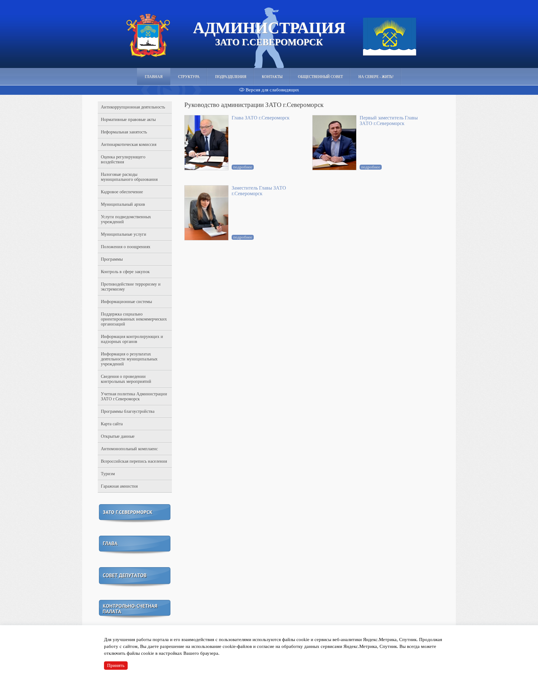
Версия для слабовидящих (271, 89)
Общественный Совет (320, 77)
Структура (189, 77)
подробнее (242, 167)
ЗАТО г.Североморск (269, 33)
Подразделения (230, 77)
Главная (154, 77)
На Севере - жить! (376, 77)
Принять (116, 665)
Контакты (272, 77)
